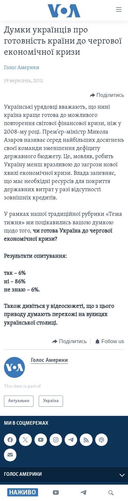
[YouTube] (56, 493)
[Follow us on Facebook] (10, 440)
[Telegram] (83, 493)
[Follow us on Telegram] (71, 440)
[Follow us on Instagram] (56, 440)
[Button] (107, 95)
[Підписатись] (10, 455)
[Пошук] (111, 493)
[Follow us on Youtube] (40, 440)
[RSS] (86, 440)
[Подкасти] (101, 440)
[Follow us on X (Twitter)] (25, 440)
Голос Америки (21, 67)
